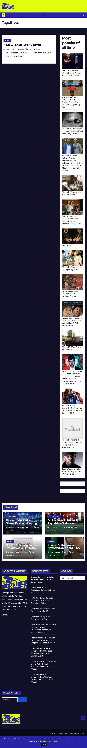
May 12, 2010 (11, 49)
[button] (84, 15)
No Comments (35, 49)
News (7, 40)
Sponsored (12, 517)
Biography (66, 245)
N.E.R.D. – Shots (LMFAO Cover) (22, 44)
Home (54, 733)
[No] (84, 742)
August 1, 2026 (14, 552)
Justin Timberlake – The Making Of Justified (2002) (70, 293)
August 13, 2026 (14, 527)
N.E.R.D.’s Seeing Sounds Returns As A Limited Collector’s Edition (22, 547)
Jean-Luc (28, 527)
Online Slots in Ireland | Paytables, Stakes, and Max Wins (62, 523)
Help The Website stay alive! (75, 733)
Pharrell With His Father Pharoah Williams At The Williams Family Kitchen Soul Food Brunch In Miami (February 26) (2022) (72, 163)
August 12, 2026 (56, 527)
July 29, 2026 (55, 552)
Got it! (44, 745)
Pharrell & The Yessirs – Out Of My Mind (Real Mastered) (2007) (72, 131)
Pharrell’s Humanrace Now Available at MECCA (63, 546)
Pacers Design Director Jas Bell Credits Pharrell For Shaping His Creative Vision (43, 640)
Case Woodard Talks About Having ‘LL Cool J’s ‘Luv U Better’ (72, 471)
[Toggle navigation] (44, 15)
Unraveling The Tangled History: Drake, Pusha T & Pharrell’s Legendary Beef (71, 102)
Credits (5, 615)
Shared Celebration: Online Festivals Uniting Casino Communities (21, 523)
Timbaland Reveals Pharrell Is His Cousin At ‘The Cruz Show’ (71, 73)
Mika (22, 49)
